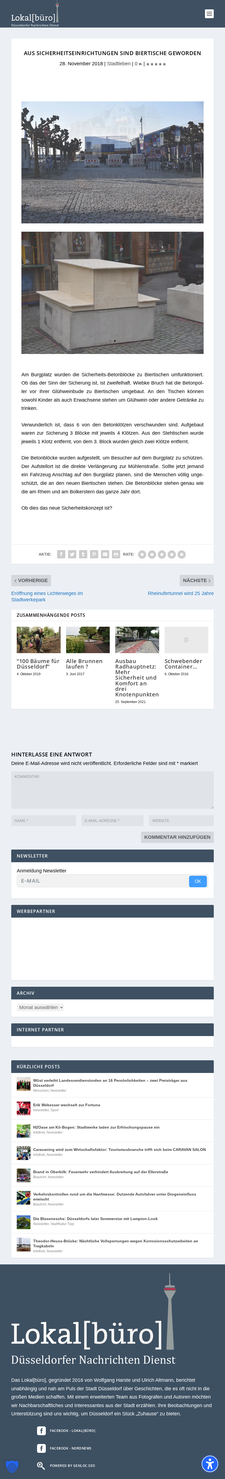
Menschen (41, 1091)
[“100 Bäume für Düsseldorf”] (39, 640)
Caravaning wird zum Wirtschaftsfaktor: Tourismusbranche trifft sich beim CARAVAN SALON (119, 1149)
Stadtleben (119, 63)
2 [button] (115, 211)
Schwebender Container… (184, 663)
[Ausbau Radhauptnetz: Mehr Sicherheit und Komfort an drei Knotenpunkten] (137, 640)
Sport (54, 1110)
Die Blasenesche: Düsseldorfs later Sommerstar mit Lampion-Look (95, 1218)
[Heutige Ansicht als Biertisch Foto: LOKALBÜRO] (112, 352)
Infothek (39, 1132)
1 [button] (110, 211)
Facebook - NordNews (71, 1448)
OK (198, 881)
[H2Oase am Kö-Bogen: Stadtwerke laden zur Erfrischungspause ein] (23, 1131)
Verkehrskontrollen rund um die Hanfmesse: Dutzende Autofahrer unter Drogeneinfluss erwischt (114, 1196)
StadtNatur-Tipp (62, 1224)
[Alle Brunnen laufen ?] (88, 640)
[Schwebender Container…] (187, 640)
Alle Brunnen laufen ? (84, 663)
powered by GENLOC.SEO (72, 1465)
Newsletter (58, 1091)
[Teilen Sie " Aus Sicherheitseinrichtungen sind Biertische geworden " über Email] (105, 554)
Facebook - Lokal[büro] (72, 1430)
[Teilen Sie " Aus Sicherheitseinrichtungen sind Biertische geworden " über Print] (116, 554)
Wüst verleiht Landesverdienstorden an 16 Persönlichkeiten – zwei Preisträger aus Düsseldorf (110, 1083)
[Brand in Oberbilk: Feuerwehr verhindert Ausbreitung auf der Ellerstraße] (23, 1175)
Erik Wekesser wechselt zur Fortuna (66, 1105)
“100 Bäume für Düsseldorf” (38, 663)
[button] (209, 13)
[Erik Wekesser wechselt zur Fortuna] (23, 1108)
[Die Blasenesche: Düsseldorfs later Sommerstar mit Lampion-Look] (23, 1222)
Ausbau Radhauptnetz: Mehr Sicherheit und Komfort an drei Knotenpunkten (137, 677)
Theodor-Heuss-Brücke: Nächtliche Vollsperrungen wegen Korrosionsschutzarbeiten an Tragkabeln (115, 1243)
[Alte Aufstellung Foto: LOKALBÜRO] (112, 222)
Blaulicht (39, 1177)
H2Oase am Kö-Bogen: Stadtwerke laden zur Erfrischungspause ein (96, 1127)
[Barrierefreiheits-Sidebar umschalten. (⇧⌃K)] (210, 1464)
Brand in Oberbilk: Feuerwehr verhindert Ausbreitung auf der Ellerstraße (100, 1172)
